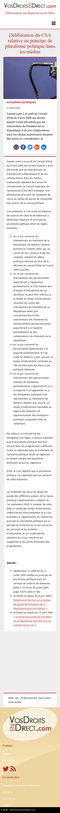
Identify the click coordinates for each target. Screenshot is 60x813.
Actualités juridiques (21, 102)
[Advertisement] (30, 662)
